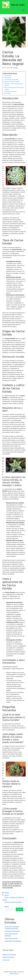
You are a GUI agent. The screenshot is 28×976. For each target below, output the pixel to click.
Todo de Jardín (18, 5)
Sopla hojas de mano (11, 938)
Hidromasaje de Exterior (12, 931)
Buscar (7, 906)
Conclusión (8, 93)
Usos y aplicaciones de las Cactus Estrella (14, 88)
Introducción (7, 75)
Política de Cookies (8, 957)
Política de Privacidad (9, 954)
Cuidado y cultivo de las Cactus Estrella (14, 84)
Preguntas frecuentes (10, 91)
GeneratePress (14, 973)
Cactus (6, 895)
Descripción (7, 77)
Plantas (6, 892)
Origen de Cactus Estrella (12, 81)
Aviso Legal (5, 960)
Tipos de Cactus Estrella (11, 79)
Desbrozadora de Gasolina (13, 941)
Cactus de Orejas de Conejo (13, 902)
